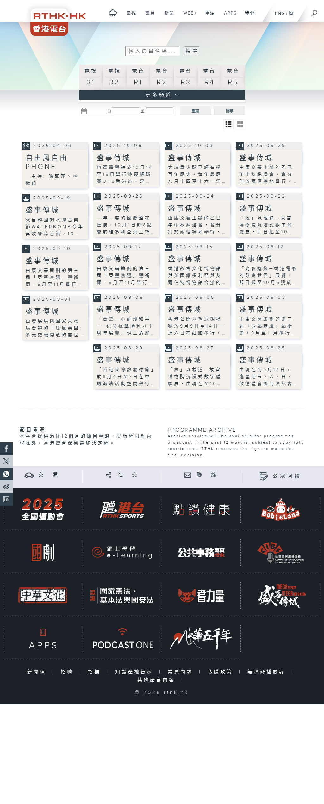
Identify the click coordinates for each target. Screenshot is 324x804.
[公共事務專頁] (201, 552)
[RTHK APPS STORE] (43, 638)
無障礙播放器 (267, 672)
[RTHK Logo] (54, 18)
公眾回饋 (287, 476)
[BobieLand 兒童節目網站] (281, 509)
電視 (129, 16)
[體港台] (122, 509)
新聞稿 (38, 672)
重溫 (207, 16)
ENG (280, 13)
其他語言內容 (157, 680)
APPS (228, 16)
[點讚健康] (201, 509)
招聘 (68, 672)
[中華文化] (43, 595)
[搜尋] (314, 11)
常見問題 (182, 672)
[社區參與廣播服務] (281, 552)
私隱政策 (222, 672)
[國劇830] (43, 552)
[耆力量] (201, 595)
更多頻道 (157, 95)
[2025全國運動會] (43, 509)
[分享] (108, 475)
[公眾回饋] (263, 476)
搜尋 (229, 111)
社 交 (128, 475)
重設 (195, 111)
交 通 (49, 475)
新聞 (166, 16)
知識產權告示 (135, 672)
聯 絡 (207, 475)
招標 (95, 672)
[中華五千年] (201, 638)
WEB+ (187, 16)
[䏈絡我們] (187, 475)
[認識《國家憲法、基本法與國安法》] (122, 595)
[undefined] (112, 12)
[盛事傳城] (281, 595)
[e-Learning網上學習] (122, 552)
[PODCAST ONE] (122, 638)
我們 (247, 16)
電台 (147, 16)
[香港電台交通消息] (29, 475)
